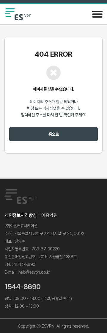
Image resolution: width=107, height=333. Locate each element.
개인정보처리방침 (20, 215)
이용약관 (49, 215)
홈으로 (53, 134)
